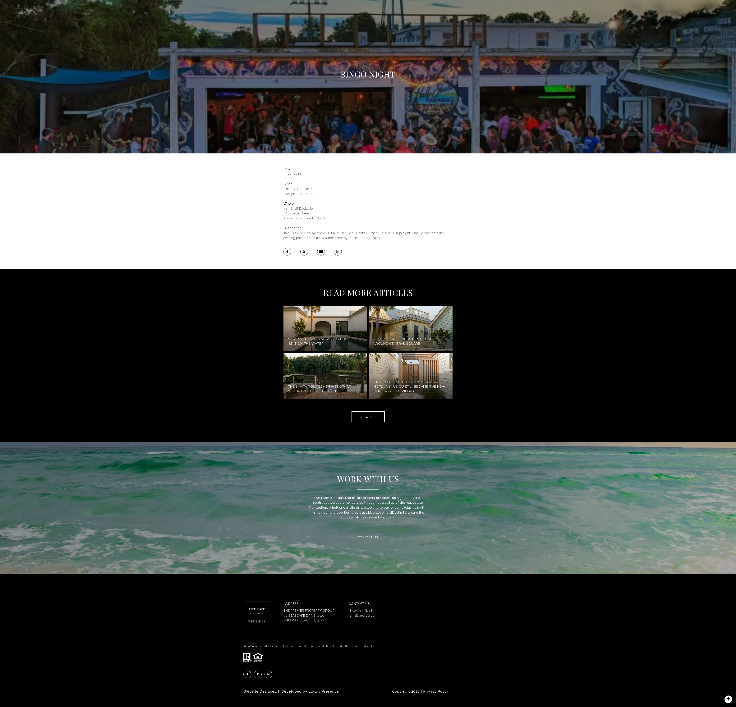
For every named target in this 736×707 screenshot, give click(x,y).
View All (368, 416)
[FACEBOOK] (247, 674)
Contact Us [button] (368, 537)
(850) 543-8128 (360, 610)
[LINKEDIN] (268, 674)
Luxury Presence (323, 691)
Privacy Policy (436, 691)
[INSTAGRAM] (258, 674)
